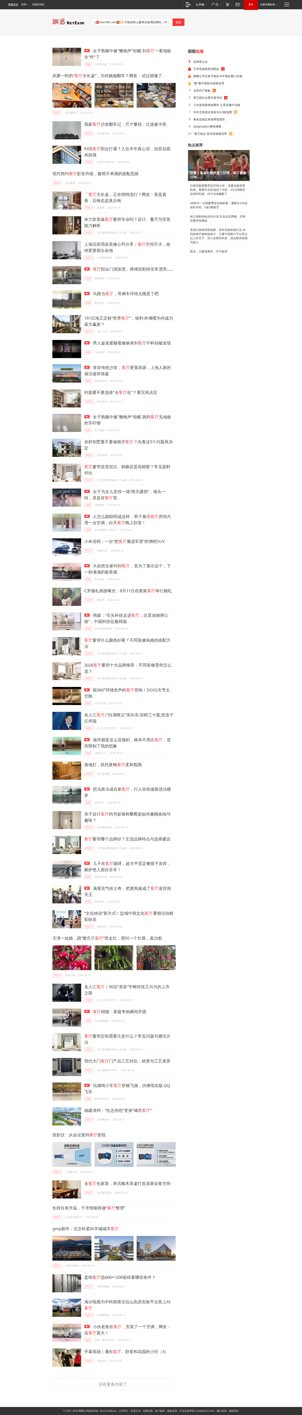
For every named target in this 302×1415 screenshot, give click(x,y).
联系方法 (136, 1410)
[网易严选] (215, 4)
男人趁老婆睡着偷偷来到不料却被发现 (131, 343)
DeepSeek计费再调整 (207, 126)
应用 (23, 4)
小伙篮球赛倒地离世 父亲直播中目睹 (216, 105)
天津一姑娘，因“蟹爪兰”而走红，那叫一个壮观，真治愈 (107, 938)
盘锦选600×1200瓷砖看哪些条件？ (120, 1277)
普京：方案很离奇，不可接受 (208, 251)
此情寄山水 (200, 62)
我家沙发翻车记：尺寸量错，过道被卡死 (125, 124)
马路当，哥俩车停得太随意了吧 (125, 293)
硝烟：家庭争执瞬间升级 (119, 1011)
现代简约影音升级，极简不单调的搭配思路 (95, 173)
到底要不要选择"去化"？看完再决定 (120, 392)
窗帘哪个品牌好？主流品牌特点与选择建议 (127, 839)
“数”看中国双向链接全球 (208, 83)
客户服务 (160, 1410)
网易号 (57, 112)
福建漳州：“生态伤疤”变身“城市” (118, 1110)
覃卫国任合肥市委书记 (207, 98)
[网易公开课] (201, 4)
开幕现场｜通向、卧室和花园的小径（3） (126, 1351)
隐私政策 (172, 1410)
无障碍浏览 (38, 4)
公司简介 (124, 1410)
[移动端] (188, 4)
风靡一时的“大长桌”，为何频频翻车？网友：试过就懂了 (107, 75)
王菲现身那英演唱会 (206, 69)
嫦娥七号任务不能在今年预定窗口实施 (217, 76)
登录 (250, 4)
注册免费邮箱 (267, 4)
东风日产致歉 (202, 90)
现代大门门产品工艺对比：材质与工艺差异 (127, 1061)
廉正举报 (222, 1410)
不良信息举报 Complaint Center (196, 1410)
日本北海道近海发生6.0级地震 (212, 112)
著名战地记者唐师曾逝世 (209, 119)
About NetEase (108, 1410)
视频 (87, 64)
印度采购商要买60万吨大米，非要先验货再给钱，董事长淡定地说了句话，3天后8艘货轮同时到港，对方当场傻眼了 (217, 189)
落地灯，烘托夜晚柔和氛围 (113, 764)
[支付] (228, 4)
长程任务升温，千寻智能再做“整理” (88, 1208)
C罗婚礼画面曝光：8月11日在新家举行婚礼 (128, 590)
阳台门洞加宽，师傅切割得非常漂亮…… (133, 269)
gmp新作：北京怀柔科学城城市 (85, 1228)
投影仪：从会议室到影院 (79, 1135)
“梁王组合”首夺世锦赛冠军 (210, 134)
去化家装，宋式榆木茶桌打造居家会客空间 (127, 1183)
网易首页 (13, 4)
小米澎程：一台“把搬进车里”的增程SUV (124, 541)
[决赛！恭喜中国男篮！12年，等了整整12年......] (219, 165)
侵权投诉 (234, 1410)
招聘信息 (148, 1410)
